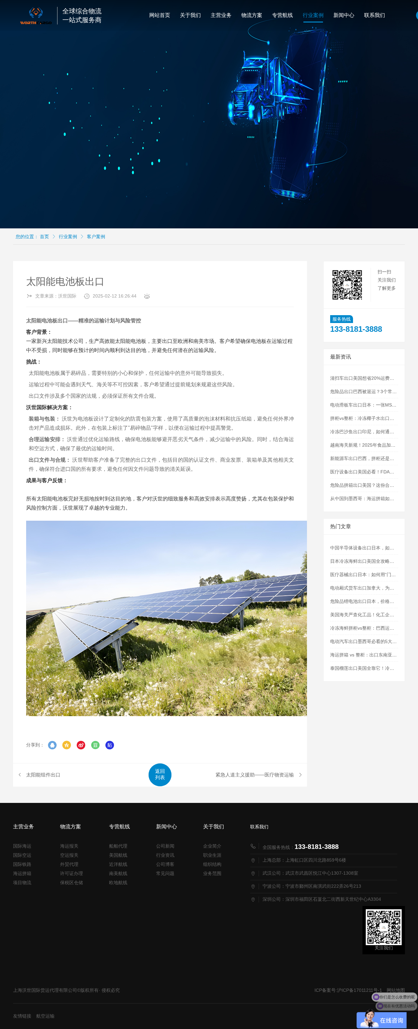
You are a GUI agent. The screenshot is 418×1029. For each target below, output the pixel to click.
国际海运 (22, 846)
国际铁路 (22, 864)
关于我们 (190, 15)
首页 (44, 236)
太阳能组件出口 (43, 774)
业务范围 (212, 873)
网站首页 (159, 15)
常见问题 (165, 873)
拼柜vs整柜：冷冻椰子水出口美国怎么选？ (373, 418)
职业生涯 (212, 855)
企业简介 (212, 846)
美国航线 (118, 855)
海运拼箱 (22, 873)
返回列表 (160, 774)
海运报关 (69, 846)
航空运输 (45, 1016)
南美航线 (118, 873)
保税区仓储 (71, 882)
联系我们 (374, 15)
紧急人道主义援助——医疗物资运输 (255, 774)
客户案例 (96, 236)
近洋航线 (118, 864)
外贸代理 (69, 864)
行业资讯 (165, 855)
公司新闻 (165, 846)
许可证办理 (71, 873)
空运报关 (69, 855)
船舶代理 (118, 846)
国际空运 (22, 855)
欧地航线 (118, 882)
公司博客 (165, 864)
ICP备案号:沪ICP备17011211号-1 (348, 990)
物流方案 (251, 15)
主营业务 (221, 15)
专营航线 (282, 15)
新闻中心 (343, 15)
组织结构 (212, 864)
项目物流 (22, 882)
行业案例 (313, 15)
